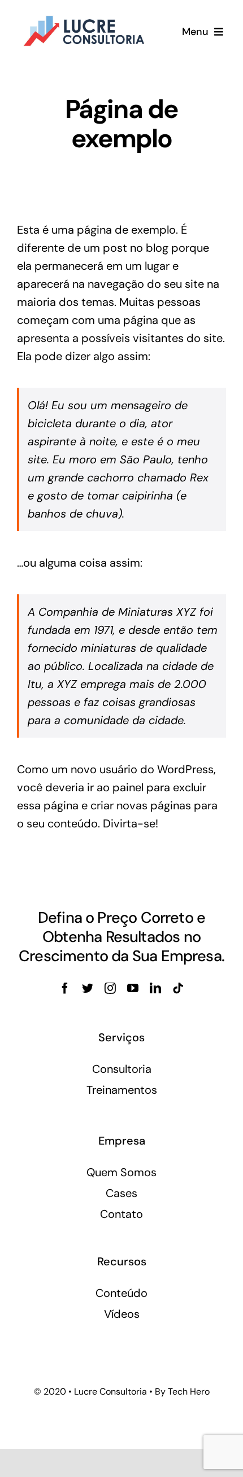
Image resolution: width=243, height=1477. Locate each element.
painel (128, 787)
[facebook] (65, 988)
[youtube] (132, 988)
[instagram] (110, 988)
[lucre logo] (83, 15)
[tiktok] (178, 988)
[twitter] (87, 988)
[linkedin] (155, 988)
